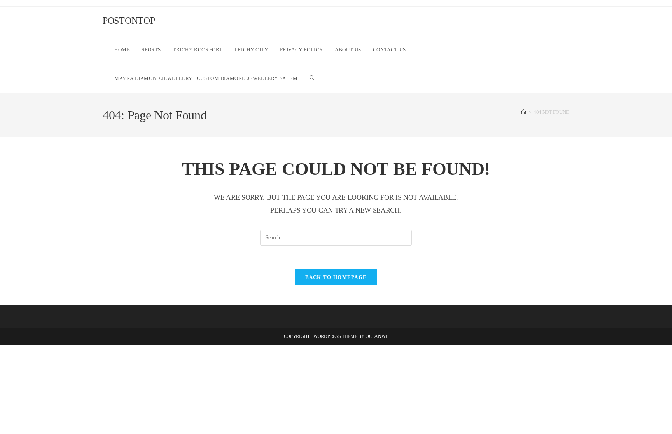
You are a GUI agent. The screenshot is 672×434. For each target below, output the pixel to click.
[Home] (523, 112)
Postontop (129, 21)
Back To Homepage (336, 277)
